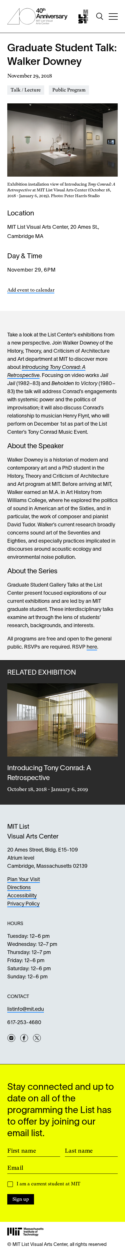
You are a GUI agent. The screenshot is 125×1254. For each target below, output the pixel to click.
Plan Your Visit (23, 879)
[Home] (83, 16)
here (92, 647)
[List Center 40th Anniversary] (37, 16)
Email (15, 1167)
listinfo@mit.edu (25, 1009)
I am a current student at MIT (48, 1184)
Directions (19, 887)
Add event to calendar (30, 290)
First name (21, 1150)
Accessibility (22, 896)
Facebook (24, 1038)
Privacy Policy (23, 904)
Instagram (11, 1038)
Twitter (37, 1038)
